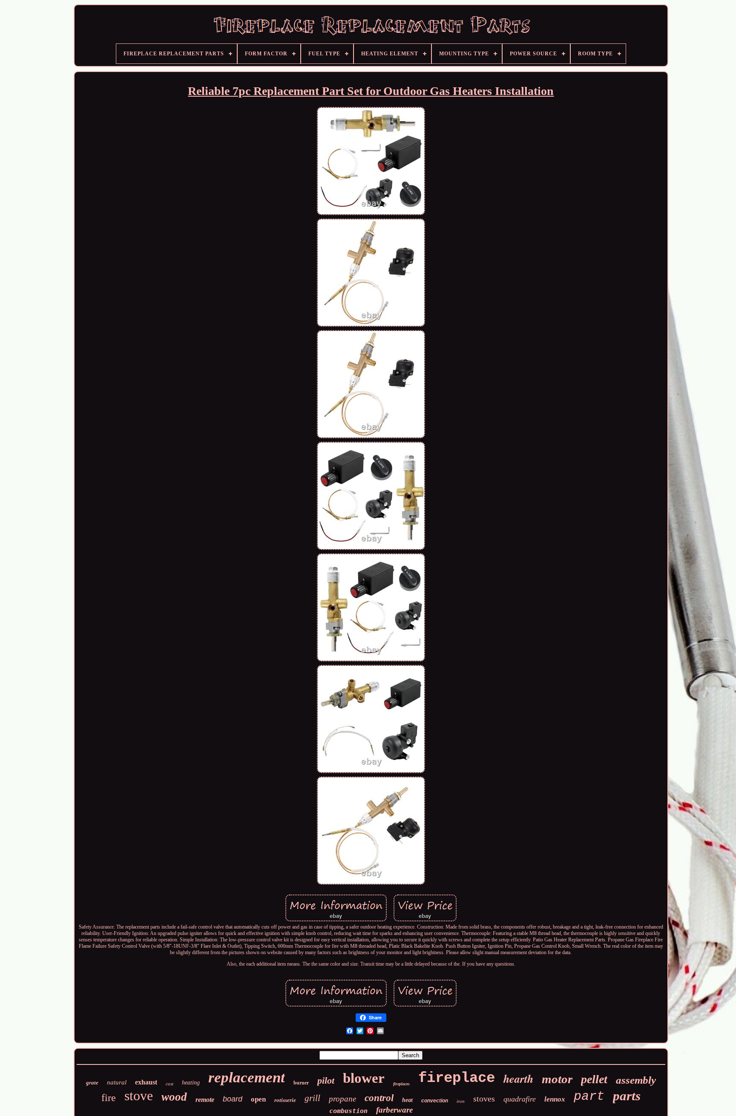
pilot (325, 1080)
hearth (518, 1078)
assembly (636, 1080)
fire (108, 1097)
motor (557, 1079)
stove (138, 1095)
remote (205, 1099)
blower (364, 1078)
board (232, 1099)
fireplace (456, 1078)
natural (116, 1082)
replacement (246, 1077)
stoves (484, 1098)
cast (169, 1083)
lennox (554, 1099)
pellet (594, 1079)
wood (174, 1096)
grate (92, 1082)
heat (407, 1100)
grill (312, 1098)
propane (342, 1098)
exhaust (146, 1082)
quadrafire (519, 1099)
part (589, 1096)
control (379, 1098)
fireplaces (401, 1083)
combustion (348, 1111)
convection (434, 1101)
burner (301, 1083)
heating (191, 1082)
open (258, 1099)
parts (627, 1095)
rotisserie (285, 1100)
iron (461, 1101)
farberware (394, 1109)
